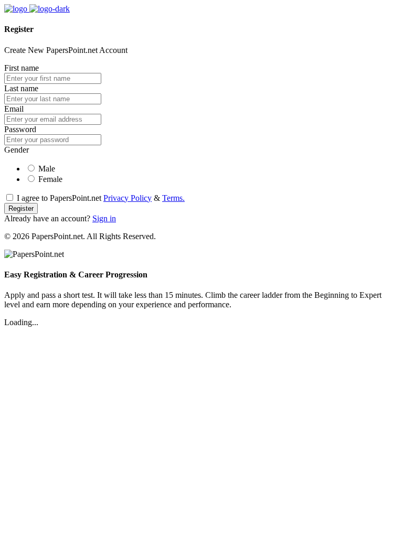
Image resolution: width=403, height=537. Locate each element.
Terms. (173, 198)
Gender (16, 149)
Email (14, 108)
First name (21, 67)
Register (21, 208)
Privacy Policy (127, 198)
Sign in (104, 218)
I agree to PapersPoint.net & (101, 198)
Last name (21, 88)
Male (46, 168)
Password (20, 129)
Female (50, 179)
